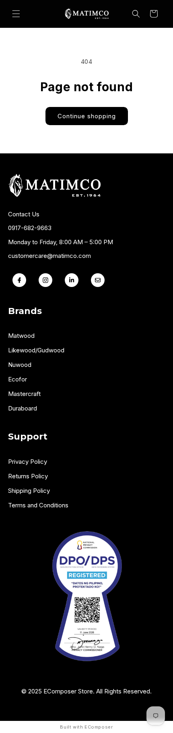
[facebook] (19, 280)
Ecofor (17, 379)
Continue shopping (87, 116)
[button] (16, 14)
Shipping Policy (29, 490)
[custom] (45, 280)
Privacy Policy (27, 461)
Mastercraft (24, 394)
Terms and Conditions (38, 505)
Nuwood (19, 365)
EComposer (98, 727)
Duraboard (22, 408)
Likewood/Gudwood (36, 350)
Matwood (21, 335)
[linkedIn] (71, 280)
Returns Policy (28, 476)
